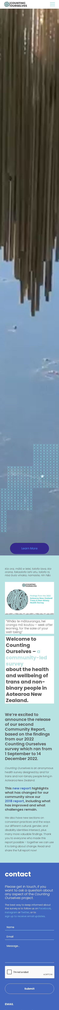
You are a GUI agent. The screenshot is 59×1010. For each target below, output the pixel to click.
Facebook (45, 908)
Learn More (29, 548)
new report (21, 788)
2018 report (14, 801)
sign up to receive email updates (25, 916)
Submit (29, 989)
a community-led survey (26, 657)
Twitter (25, 912)
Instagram (11, 912)
